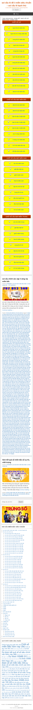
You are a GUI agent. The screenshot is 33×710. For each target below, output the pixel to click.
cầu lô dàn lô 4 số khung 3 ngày (15, 361)
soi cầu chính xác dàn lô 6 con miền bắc (14, 564)
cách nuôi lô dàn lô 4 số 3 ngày (11, 322)
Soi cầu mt (5, 584)
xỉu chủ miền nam (19, 163)
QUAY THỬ (5, 628)
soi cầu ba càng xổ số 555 (19, 442)
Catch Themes (20, 707)
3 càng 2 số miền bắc (19, 140)
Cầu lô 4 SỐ (9, 354)
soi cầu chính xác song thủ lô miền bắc (13, 558)
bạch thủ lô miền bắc (19, 28)
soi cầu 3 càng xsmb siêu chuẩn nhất (15, 419)
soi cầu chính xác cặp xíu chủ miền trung (14, 598)
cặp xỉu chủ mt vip (19, 251)
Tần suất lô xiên (7, 692)
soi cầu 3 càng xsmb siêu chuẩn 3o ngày (20, 414)
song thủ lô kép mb (18, 51)
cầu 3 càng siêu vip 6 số (23, 339)
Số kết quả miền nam (9, 633)
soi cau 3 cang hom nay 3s (15, 391)
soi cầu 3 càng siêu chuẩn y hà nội (16, 402)
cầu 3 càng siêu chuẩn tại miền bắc (10, 339)
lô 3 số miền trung (19, 268)
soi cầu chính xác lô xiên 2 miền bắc (13, 563)
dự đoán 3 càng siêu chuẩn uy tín (19, 374)
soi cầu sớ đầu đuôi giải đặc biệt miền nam (14, 571)
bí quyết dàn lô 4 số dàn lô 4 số (21, 318)
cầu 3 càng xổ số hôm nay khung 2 (18, 346)
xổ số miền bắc (11, 696)
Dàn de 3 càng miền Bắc (18, 648)
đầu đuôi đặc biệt (19, 204)
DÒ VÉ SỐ (5, 625)
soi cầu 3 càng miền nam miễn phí (9, 396)
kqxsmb (12, 676)
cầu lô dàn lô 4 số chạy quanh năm (12, 357)
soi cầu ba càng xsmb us (19, 449)
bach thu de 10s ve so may (24, 314)
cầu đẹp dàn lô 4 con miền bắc (17, 353)
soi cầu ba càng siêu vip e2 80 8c (22, 441)
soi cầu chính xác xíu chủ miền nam (13, 574)
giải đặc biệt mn (18, 169)
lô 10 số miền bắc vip (19, 145)
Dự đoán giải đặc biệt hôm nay (11, 650)
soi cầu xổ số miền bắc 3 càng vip (11, 452)
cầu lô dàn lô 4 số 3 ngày (11, 356)
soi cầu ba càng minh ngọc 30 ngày (10, 433)
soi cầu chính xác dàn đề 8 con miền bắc (14, 548)
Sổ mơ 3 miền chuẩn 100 (11, 492)
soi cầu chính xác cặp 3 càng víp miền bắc (14, 543)
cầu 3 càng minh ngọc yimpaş (22, 336)
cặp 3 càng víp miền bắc (14, 327)
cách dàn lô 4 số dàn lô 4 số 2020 (9, 321)
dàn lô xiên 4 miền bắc (18, 128)
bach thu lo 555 (5, 315)
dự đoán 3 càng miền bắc (23, 371)
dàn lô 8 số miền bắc (19, 111)
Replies (11, 453)
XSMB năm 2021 (20, 694)
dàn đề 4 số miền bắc (19, 68)
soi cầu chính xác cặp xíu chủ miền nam (14, 582)
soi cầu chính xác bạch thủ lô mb (12, 541)
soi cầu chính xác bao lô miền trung (13, 597)
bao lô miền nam (19, 181)
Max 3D (6, 616)
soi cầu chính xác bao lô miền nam (12, 580)
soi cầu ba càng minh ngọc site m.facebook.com (16, 436)
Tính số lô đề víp (21, 492)
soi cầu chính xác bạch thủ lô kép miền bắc (14, 540)
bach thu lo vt (17, 317)
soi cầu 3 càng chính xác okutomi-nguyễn (11, 386)
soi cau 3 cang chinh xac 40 (22, 382)
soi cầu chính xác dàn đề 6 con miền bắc (14, 546)
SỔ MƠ (4, 626)
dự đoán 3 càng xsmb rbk (21, 377)
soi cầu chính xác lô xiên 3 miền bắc (13, 561)
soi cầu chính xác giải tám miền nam (13, 576)
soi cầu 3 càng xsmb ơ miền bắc (16, 413)
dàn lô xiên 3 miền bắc (18, 122)
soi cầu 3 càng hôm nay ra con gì (20, 393)
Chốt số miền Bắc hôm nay (15, 645)
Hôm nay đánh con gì (20, 674)
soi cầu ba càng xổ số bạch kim (17, 444)
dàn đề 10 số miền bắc (18, 86)
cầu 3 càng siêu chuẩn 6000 (8, 338)
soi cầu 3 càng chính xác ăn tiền (22, 384)
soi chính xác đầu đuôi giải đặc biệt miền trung (15, 587)
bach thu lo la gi (12, 315)
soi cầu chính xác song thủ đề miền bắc (14, 556)
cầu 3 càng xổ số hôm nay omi (23, 347)
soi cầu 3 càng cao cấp (7, 380)
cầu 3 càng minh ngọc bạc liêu (10, 335)
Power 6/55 (7, 620)
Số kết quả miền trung (10, 634)
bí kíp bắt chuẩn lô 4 (25, 317)
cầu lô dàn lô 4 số (16, 354)
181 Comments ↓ (12, 285)
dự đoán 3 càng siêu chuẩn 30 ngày (17, 373)
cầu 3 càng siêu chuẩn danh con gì (22, 338)
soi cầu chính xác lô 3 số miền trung (13, 595)
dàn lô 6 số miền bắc (19, 105)
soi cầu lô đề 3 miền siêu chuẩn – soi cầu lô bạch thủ (16, 4)
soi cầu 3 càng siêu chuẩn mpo (21, 399)
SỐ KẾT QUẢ (6, 629)
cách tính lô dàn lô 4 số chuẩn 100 (11, 325)
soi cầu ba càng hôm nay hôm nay (16, 426)
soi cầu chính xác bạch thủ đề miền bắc (14, 538)
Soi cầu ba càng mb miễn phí (17, 427)
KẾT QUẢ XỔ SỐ (7, 612)
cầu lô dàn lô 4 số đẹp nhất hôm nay (14, 359)
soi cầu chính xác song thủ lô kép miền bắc (14, 535)
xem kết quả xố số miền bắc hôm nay (10, 495)
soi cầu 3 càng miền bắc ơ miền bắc (21, 395)
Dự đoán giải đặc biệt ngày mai (24, 650)
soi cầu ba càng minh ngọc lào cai (15, 435)
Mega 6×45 (7, 615)
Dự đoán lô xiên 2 (21, 654)
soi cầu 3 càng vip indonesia (17, 406)
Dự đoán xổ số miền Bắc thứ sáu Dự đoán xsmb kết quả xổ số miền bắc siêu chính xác (16, 671)
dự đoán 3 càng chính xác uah (10, 371)
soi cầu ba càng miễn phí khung (19, 430)
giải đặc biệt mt (18, 228)
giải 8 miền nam (18, 175)
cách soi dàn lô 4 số (12, 324)
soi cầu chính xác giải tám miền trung (13, 594)
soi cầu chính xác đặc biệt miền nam (13, 577)
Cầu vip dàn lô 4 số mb (11, 367)
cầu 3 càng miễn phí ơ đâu (9, 334)
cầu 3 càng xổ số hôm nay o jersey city (15, 347)
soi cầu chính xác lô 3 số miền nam (13, 592)
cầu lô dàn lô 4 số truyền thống (11, 366)
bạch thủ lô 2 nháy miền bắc (19, 34)
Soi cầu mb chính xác (11, 313)
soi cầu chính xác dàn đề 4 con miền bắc (14, 545)
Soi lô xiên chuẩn (12, 688)
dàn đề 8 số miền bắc (19, 80)
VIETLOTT (5, 613)
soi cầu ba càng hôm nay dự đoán (11, 424)
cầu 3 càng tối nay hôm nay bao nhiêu (18, 342)
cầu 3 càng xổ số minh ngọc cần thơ (10, 349)
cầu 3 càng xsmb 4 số (12, 350)
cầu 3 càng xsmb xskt (9, 352)
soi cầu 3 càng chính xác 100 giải (20, 380)
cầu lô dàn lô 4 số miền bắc (24, 363)
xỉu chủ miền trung (18, 222)
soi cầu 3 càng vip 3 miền (22, 405)
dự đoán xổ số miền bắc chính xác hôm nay (16, 665)
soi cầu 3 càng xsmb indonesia (13, 412)
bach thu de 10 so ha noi (12, 314)
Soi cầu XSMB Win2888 (11, 686)
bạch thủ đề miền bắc (19, 57)
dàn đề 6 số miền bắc (19, 74)
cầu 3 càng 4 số (24, 329)
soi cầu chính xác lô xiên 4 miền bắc (13, 559)
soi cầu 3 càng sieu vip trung (11, 405)
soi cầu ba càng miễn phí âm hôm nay (16, 428)
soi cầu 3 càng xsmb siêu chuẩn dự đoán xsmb (15, 416)
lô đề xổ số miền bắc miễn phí (14, 378)
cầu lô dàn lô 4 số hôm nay (14, 360)
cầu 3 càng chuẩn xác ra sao (19, 331)
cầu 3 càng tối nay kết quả (18, 343)
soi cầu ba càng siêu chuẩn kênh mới (19, 439)
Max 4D (6, 618)
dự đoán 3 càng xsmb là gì (16, 375)
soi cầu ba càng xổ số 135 (8, 442)
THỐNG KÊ (5, 621)
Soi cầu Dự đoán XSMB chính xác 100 (15, 681)
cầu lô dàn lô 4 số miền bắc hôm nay (10, 364)
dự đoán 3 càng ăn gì (12, 368)
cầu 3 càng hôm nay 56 (14, 332)
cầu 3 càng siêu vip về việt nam (21, 340)
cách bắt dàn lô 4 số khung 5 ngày (21, 320)
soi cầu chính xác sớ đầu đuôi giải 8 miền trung (15, 585)
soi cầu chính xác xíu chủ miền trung (13, 589)
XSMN (4, 608)
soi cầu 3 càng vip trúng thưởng (12, 407)
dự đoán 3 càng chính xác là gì (9, 370)
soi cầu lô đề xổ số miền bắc (15, 451)
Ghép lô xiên (8, 674)
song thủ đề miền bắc (19, 62)
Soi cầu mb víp (19, 313)
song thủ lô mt (19, 245)
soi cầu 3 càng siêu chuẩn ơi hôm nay (16, 400)
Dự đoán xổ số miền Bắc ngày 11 (16, 667)
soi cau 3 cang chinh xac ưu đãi (15, 389)
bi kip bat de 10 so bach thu (8, 318)
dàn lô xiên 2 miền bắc (18, 116)
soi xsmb (21, 688)
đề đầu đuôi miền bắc (19, 151)
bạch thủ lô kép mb (18, 45)
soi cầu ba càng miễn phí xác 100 (23, 431)
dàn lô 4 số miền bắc (19, 91)
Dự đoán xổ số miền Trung (16, 673)
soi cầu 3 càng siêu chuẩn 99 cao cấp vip (15, 398)
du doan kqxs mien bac (21, 367)
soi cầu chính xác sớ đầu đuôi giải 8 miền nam (15, 579)
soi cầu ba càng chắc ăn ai (14, 421)
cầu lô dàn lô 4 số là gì (13, 363)
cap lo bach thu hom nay (12, 328)
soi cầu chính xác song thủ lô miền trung (14, 590)
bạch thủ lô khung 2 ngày (8, 636)
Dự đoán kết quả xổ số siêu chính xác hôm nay (16, 653)
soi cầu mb (13, 684)
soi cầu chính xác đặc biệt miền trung (13, 600)
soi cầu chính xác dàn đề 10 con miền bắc (14, 549)
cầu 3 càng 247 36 (8, 329)
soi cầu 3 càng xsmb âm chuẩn (14, 410)
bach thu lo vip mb (20, 315)
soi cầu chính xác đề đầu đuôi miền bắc (14, 566)
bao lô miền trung (19, 239)
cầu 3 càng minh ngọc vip (9, 336)
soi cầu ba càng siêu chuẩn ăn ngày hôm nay (13, 438)
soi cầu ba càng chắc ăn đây (13, 423)
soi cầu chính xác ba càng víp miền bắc (14, 536)
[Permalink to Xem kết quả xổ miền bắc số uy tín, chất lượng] (15, 482)
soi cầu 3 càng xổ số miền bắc (12, 409)
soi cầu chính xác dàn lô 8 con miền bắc (14, 567)
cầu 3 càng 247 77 (17, 329)
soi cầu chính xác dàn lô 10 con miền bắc (14, 551)
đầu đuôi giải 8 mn (19, 198)
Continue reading (7, 310)
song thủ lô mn (18, 192)
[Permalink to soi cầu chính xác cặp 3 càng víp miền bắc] (15, 300)
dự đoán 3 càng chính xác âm (23, 368)
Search (21, 502)
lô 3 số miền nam (19, 210)
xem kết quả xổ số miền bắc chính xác (21, 494)
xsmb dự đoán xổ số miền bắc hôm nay (15, 693)
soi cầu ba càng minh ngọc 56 (10, 434)
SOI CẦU (5, 623)
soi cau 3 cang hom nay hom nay (17, 392)
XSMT (4, 610)
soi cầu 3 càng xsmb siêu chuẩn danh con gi (11, 416)
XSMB (4, 607)
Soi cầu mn (5, 569)
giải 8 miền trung (19, 233)
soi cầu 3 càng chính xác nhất (22, 385)
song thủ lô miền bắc (19, 39)
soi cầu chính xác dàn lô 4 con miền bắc (14, 553)
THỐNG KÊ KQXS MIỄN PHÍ (9, 605)
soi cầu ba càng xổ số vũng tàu (11, 446)
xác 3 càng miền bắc (19, 134)
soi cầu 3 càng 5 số (25, 378)
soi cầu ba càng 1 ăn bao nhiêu (18, 420)
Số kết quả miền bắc (9, 631)
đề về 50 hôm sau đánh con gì (15, 697)
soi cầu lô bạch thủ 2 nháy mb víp (12, 533)
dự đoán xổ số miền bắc (14, 661)
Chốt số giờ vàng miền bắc (11, 645)
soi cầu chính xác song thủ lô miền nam (14, 572)
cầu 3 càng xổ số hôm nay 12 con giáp (17, 345)
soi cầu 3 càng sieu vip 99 (14, 403)
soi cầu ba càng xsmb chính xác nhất (18, 448)
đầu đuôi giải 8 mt (19, 257)
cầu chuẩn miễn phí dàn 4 (19, 352)
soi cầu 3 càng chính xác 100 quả (21, 381)
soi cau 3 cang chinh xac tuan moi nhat (14, 388)
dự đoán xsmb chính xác (13, 658)
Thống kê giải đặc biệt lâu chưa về (12, 690)
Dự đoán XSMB (18, 656)
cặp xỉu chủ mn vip (18, 186)
